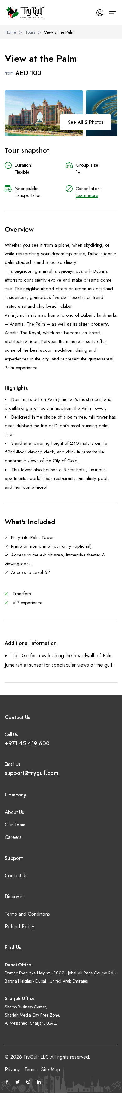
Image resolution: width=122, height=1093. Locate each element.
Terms (30, 1069)
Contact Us (16, 875)
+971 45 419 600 (27, 743)
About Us (14, 812)
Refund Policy (19, 926)
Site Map (50, 1069)
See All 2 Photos (85, 122)
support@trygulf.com (31, 773)
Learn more (87, 195)
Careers (13, 837)
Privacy (12, 1069)
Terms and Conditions (27, 914)
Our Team (15, 824)
